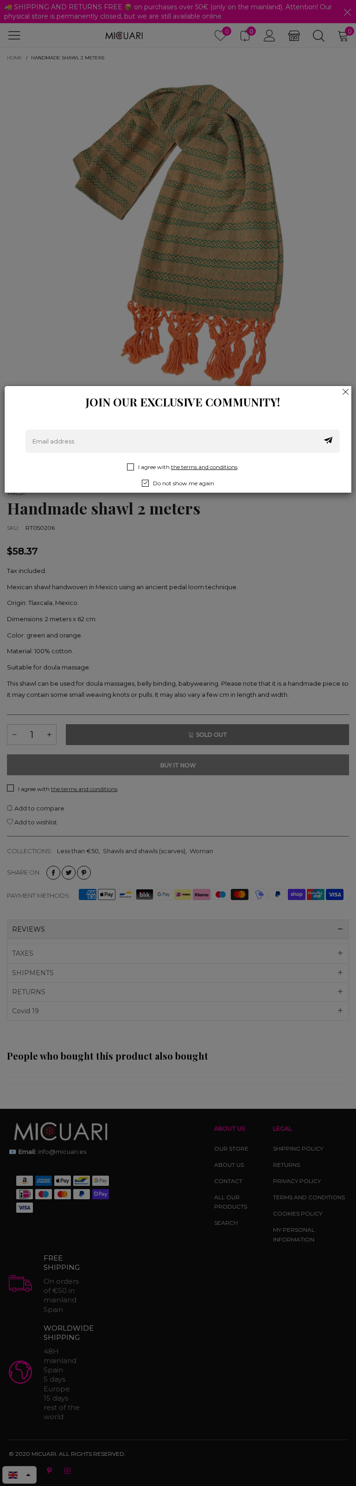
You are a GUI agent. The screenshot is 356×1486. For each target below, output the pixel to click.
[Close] (345, 391)
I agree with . (188, 466)
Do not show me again (183, 483)
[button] (328, 441)
